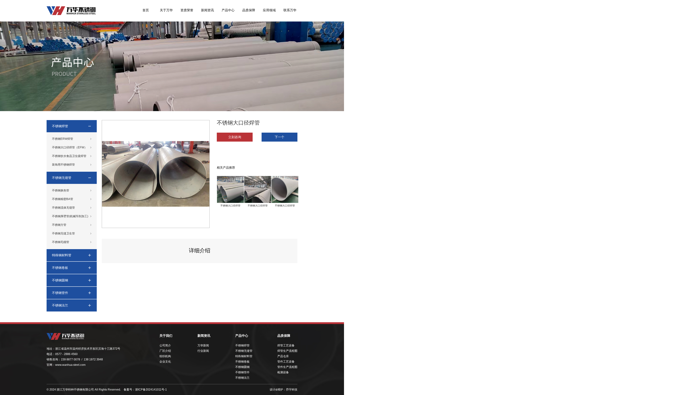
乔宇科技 (291, 389)
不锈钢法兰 (60, 305)
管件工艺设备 (286, 361)
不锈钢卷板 (60, 268)
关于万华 (166, 10)
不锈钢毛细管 (60, 242)
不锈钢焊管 (60, 126)
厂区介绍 (165, 350)
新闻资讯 (207, 10)
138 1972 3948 (93, 359)
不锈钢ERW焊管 (62, 138)
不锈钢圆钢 (60, 280)
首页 (145, 10)
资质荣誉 (186, 10)
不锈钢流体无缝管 (63, 207)
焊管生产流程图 (287, 350)
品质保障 (248, 10)
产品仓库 (283, 356)
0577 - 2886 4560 (66, 354)
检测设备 (283, 372)
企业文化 (165, 361)
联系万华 (289, 10)
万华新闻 (203, 345)
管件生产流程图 (287, 366)
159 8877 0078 (70, 359)
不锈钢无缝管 (61, 178)
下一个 (279, 137)
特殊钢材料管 (61, 255)
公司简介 (165, 345)
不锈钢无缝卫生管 (63, 233)
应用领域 (269, 10)
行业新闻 (203, 350)
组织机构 (165, 356)
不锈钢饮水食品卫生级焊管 (69, 156)
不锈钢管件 (60, 293)
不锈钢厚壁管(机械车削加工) (70, 216)
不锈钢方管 (59, 224)
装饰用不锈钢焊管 (63, 164)
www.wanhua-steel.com (70, 364)
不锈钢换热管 (60, 190)
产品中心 (228, 10)
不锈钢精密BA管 (62, 199)
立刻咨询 (234, 137)
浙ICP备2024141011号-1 (151, 389)
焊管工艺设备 (286, 345)
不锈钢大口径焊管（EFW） (69, 147)
